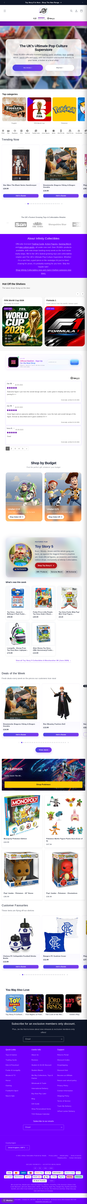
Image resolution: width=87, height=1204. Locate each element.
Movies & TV (11, 1075)
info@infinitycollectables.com (43, 1201)
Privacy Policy (62, 1085)
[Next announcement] (82, 2)
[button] (4, 10)
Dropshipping (62, 1065)
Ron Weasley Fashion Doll (54, 724)
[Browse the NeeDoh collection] (13, 362)
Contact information (75, 1158)
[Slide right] (61, 203)
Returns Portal (63, 1055)
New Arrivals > (28, 67)
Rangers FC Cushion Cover (54, 956)
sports (22, 57)
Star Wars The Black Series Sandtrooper (19, 185)
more (35, 57)
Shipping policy (62, 1158)
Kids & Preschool (12, 1065)
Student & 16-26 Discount (41, 1065)
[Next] (83, 294)
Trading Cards (38, 244)
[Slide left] (25, 203)
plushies (58, 55)
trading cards (47, 55)
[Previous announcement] (4, 2)
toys (64, 55)
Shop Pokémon (43, 784)
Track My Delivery (64, 1106)
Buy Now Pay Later (38, 1093)
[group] (22, 321)
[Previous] (78, 294)
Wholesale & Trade (38, 1083)
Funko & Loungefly (13, 1070)
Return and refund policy (67, 1080)
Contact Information (65, 1091)
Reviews (34, 1060)
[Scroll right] (83, 109)
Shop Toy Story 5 (45, 565)
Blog (33, 1099)
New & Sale (10, 1096)
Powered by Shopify (40, 1155)
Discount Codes (63, 1060)
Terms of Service (63, 1101)
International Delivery (39, 1088)
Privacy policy (53, 1155)
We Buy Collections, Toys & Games (42, 1076)
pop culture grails (26, 247)
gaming (70, 55)
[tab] (28, 203)
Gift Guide (35, 1104)
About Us (35, 1055)
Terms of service (76, 1155)
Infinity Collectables (27, 1155)
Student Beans (37, 1070)
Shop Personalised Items (41, 1109)
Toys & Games (11, 1055)
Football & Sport (12, 1091)
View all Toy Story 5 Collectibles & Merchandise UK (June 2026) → (43, 660)
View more (43, 750)
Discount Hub (62, 1070)
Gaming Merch (65, 244)
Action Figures (51, 244)
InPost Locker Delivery (66, 1111)
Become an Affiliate (64, 1075)
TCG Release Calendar (40, 1114)
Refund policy (64, 1155)
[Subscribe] (61, 1039)
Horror (8, 1080)
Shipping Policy (63, 1096)
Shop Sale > (59, 67)
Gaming (9, 1085)
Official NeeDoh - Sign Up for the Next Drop (31, 362)
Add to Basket (21, 196)
